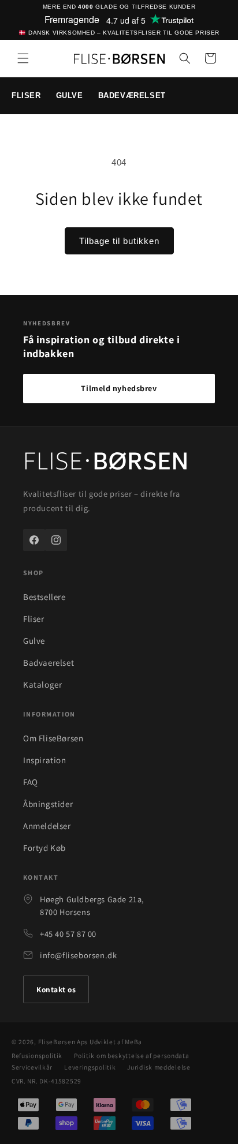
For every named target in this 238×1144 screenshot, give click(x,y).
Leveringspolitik (90, 1067)
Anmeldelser (47, 825)
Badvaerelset (48, 662)
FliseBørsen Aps (63, 1041)
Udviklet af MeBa (116, 1041)
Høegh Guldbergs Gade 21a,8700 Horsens (92, 905)
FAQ (30, 782)
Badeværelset (132, 95)
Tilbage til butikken (119, 241)
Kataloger (42, 684)
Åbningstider (48, 803)
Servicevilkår (32, 1067)
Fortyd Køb (44, 847)
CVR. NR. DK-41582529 (46, 1081)
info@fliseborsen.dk (78, 955)
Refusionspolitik (37, 1055)
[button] (23, 58)
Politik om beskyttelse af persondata (131, 1055)
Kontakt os (56, 989)
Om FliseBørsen (53, 738)
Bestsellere (44, 596)
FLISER (26, 95)
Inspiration (44, 760)
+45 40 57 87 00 (68, 933)
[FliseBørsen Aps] (105, 462)
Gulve (69, 95)
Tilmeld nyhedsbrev (119, 388)
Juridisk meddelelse (158, 1067)
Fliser (33, 618)
